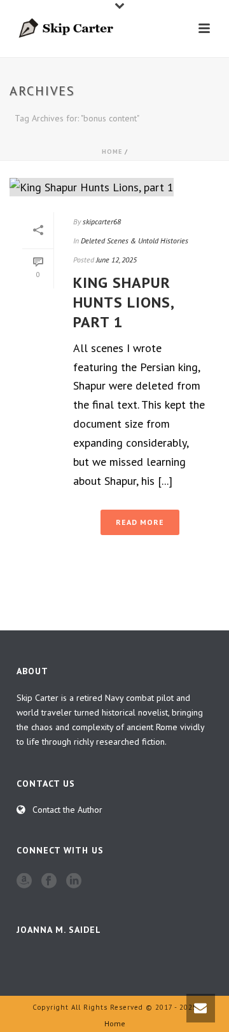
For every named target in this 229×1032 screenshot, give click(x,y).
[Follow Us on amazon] (24, 881)
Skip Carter (38, 697)
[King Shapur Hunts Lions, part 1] (114, 186)
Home (112, 151)
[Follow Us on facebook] (49, 881)
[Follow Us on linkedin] (73, 881)
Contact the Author (67, 809)
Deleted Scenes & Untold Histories (134, 240)
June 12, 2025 (116, 259)
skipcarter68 (102, 221)
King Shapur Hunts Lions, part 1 (123, 302)
